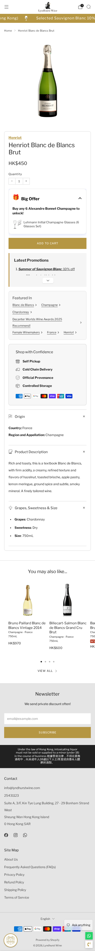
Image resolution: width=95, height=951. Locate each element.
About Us (11, 859)
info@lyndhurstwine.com (22, 788)
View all (45, 671)
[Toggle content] (47, 280)
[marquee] (47, 18)
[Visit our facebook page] (6, 835)
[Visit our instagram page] (15, 835)
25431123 (11, 795)
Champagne (49, 305)
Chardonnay (20, 312)
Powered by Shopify (47, 940)
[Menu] (6, 7)
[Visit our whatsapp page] (25, 835)
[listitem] (47, 756)
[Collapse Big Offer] (80, 199)
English (45, 919)
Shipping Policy (15, 890)
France (51, 332)
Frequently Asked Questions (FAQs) (30, 867)
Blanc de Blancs (23, 305)
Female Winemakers (26, 332)
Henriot (15, 137)
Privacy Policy (14, 874)
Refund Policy (14, 882)
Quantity (15, 174)
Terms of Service (16, 897)
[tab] (41, 661)
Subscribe (47, 732)
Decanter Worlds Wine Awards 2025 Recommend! (37, 322)
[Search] (88, 6)
